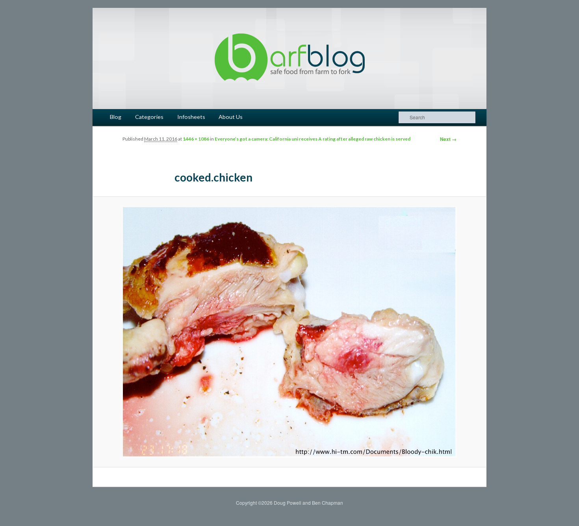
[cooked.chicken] (289, 332)
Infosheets (191, 116)
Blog (115, 116)
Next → (448, 139)
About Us (231, 116)
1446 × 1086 (196, 139)
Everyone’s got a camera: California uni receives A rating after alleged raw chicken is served (312, 139)
